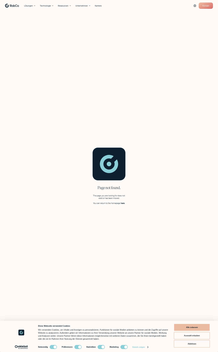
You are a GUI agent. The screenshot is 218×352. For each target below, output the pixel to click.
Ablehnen (192, 344)
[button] (30, 5)
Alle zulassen (192, 327)
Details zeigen (138, 347)
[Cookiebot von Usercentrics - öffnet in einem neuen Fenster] (21, 347)
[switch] (78, 347)
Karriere (98, 5)
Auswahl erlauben (192, 336)
